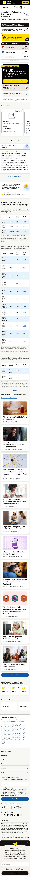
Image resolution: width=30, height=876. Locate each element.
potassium (10, 152)
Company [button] (3, 768)
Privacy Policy (24, 793)
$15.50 (24, 306)
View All (17, 717)
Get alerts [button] (15, 873)
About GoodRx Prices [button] (16, 176)
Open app (25, 2)
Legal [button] (2, 772)
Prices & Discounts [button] (6, 751)
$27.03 (24, 326)
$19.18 (24, 318)
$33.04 (24, 333)
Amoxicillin (4, 152)
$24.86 (24, 299)
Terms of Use (8, 793)
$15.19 (24, 370)
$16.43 (24, 267)
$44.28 (24, 341)
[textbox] (15, 784)
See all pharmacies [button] (14, 60)
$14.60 (24, 259)
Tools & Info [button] (4, 755)
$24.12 (24, 221)
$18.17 (24, 275)
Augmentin (23, 152)
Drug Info (4, 19)
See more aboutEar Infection (9, 398)
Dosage (19, 19)
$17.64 (24, 312)
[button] (1, 2)
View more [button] (15, 675)
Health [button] (3, 760)
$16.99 (24, 226)
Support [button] (3, 764)
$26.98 (24, 377)
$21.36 (24, 291)
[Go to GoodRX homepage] (4, 7)
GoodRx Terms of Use (11, 869)
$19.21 (24, 231)
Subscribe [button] (20, 799)
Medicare (25, 19)
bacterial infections (11, 155)
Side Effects (12, 19)
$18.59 (24, 283)
